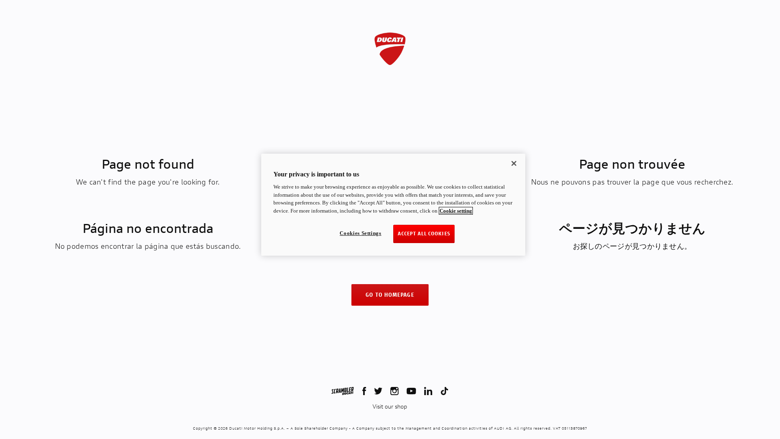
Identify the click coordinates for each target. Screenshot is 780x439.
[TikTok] (444, 391)
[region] (393, 205)
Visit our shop (390, 406)
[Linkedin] (428, 391)
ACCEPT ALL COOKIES (424, 233)
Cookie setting (456, 211)
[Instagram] (394, 391)
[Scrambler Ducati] (342, 391)
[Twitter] (378, 391)
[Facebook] (364, 391)
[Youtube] (411, 391)
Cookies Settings (360, 233)
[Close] (514, 163)
